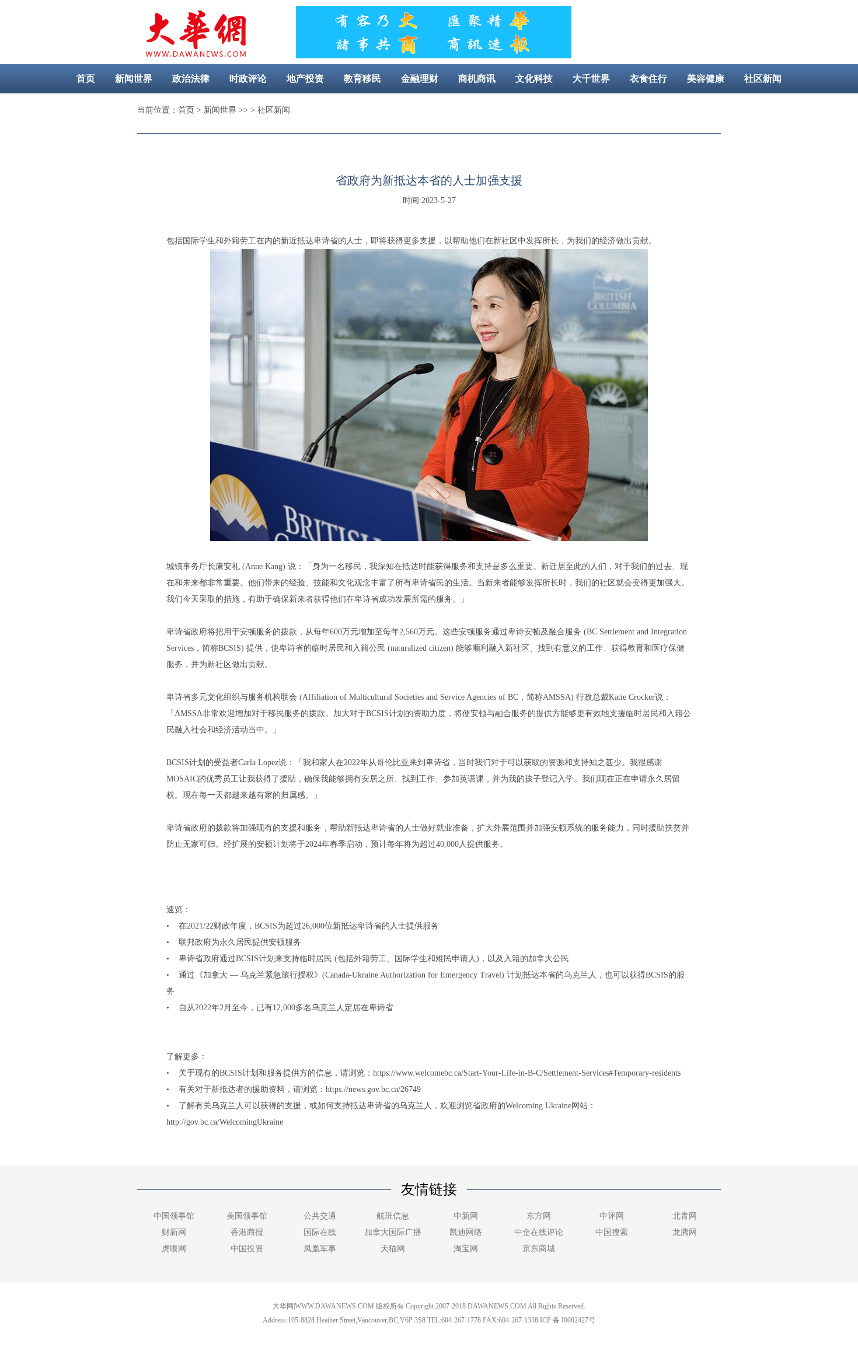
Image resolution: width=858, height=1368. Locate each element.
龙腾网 (684, 1232)
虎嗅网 (174, 1248)
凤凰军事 (320, 1248)
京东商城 (538, 1248)
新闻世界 (133, 78)
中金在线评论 (538, 1232)
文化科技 (534, 78)
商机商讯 (477, 78)
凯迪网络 (465, 1232)
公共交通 (320, 1216)
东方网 (538, 1216)
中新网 (466, 1216)
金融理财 (419, 78)
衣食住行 (648, 78)
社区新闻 (763, 78)
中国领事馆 (174, 1216)
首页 (85, 78)
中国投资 (247, 1248)
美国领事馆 (246, 1216)
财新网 (174, 1232)
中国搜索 (611, 1232)
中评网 (611, 1216)
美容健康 (705, 78)
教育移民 (362, 78)
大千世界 (591, 78)
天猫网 (393, 1248)
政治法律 (191, 78)
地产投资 (305, 78)
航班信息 (392, 1216)
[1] (433, 55)
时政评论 (248, 78)
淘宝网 (466, 1248)
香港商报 (247, 1232)
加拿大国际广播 (392, 1232)
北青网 (684, 1216)
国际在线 (320, 1232)
